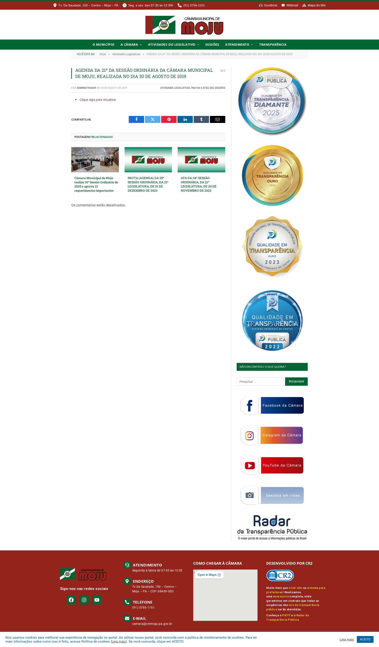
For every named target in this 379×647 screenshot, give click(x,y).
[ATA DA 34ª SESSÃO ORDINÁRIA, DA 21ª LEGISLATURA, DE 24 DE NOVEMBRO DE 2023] (201, 159)
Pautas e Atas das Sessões (208, 88)
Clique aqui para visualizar (98, 99)
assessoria (281, 596)
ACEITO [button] (365, 639)
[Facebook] (71, 599)
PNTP (286, 615)
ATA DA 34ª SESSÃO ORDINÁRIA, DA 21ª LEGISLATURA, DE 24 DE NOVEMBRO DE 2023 (198, 184)
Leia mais (119, 641)
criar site (295, 587)
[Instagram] (84, 599)
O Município (103, 44)
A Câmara (129, 44)
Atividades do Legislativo (171, 44)
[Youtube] (96, 599)
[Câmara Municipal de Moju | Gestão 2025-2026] (189, 25)
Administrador (86, 88)
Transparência (272, 44)
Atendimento (237, 44)
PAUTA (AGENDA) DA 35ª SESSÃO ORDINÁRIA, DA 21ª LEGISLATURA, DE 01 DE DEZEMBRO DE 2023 (148, 184)
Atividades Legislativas (175, 88)
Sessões (212, 44)
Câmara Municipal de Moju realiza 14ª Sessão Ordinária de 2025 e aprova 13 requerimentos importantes (96, 184)
